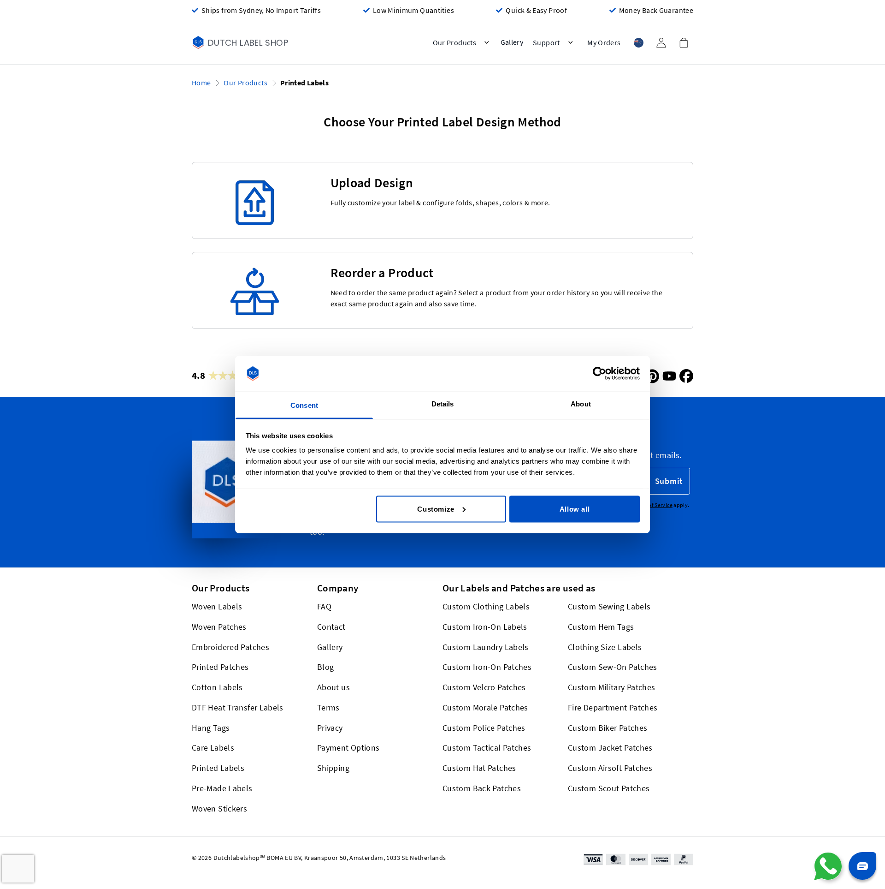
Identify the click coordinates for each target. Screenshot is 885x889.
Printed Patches (220, 667)
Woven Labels (217, 607)
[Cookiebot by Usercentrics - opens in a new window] (599, 374)
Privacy (330, 727)
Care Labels (213, 748)
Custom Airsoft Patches (610, 768)
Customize (435, 509)
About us (333, 687)
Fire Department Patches (612, 707)
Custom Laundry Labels (485, 647)
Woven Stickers (219, 808)
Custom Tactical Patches (486, 748)
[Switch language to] (638, 42)
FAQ (324, 607)
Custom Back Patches (481, 788)
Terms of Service (652, 504)
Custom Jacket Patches (610, 748)
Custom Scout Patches (608, 788)
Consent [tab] (304, 405)
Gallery (330, 647)
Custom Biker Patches (607, 727)
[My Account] (661, 42)
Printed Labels (218, 768)
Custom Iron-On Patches (486, 667)
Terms (328, 707)
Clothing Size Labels (605, 647)
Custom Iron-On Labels (484, 626)
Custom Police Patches (483, 727)
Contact (331, 626)
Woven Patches (219, 626)
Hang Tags (211, 727)
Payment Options (348, 748)
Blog (325, 667)
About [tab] (581, 404)
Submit (669, 481)
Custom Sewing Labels (609, 607)
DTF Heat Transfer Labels (237, 707)
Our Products (245, 82)
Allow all (575, 509)
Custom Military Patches (611, 687)
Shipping (333, 768)
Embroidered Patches (230, 647)
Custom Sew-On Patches (612, 667)
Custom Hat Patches (479, 768)
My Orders (603, 42)
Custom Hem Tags (601, 626)
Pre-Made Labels (222, 788)
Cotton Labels (217, 687)
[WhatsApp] (828, 866)
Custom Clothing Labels (486, 607)
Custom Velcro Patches (484, 687)
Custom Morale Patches (485, 707)
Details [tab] (442, 404)
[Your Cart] (683, 42)
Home (201, 82)
